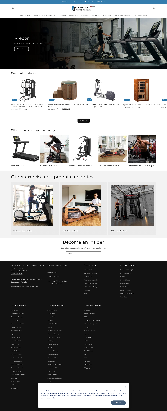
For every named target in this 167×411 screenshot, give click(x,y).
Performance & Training (140, 166)
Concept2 (14, 320)
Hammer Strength (127, 270)
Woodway (123, 297)
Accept (118, 402)
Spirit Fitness (16, 371)
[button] (13, 8)
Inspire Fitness (52, 351)
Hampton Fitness (53, 337)
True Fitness (15, 381)
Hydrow (14, 334)
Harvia (86, 327)
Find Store (21, 49)
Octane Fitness (16, 358)
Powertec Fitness (53, 368)
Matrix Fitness (16, 347)
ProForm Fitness (17, 364)
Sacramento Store (90, 273)
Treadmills (16, 166)
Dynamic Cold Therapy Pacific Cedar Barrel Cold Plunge (66, 105)
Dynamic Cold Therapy (92, 320)
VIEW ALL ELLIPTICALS (22, 231)
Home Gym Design (91, 287)
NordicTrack (124, 287)
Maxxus (86, 334)
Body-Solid (51, 317)
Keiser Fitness (125, 280)
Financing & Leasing (91, 280)
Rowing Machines (107, 166)
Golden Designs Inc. (91, 324)
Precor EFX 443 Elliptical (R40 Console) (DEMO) (103, 104)
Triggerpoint (88, 368)
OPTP (86, 341)
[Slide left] (79, 115)
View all (83, 121)
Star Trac (14, 378)
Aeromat (87, 310)
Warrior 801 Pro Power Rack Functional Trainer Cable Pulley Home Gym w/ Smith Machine (28, 105)
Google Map (52, 272)
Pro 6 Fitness (89, 351)
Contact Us (88, 270)
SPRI (85, 358)
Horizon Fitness (16, 330)
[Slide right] (88, 115)
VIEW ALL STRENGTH (119, 231)
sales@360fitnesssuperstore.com (24, 286)
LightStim (87, 337)
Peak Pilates (88, 344)
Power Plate (88, 347)
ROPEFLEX (51, 371)
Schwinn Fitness (17, 368)
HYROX (123, 276)
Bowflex (50, 320)
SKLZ (86, 354)
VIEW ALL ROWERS (70, 231)
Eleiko (49, 327)
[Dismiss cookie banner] (125, 387)
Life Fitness (124, 283)
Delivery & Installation (92, 283)
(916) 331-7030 (16, 274)
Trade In (87, 290)
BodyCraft (14, 310)
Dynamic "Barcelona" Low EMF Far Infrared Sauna (141, 105)
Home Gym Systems (79, 166)
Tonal (49, 381)
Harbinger (51, 341)
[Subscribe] (99, 253)
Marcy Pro (51, 361)
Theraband (87, 361)
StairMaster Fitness (127, 293)
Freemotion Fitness (18, 324)
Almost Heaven (89, 313)
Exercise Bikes (47, 166)
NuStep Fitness (16, 354)
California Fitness (17, 313)
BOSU (86, 317)
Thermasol (88, 364)
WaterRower (15, 385)
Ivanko (49, 347)
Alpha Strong (52, 310)
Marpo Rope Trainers (54, 364)
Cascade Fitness (17, 317)
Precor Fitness (125, 290)
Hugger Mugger (90, 330)
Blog (85, 293)
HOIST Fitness (125, 273)
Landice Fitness (16, 341)
